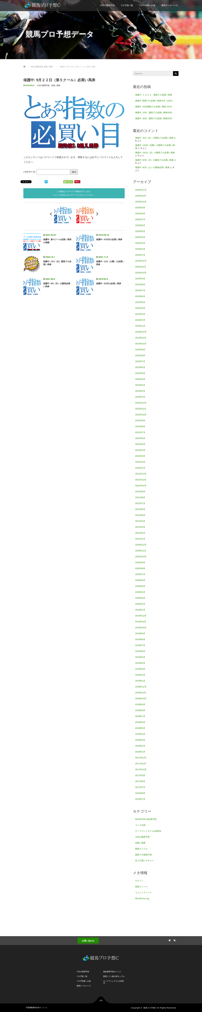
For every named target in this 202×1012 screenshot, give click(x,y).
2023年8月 (140, 355)
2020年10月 (140, 556)
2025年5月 (140, 231)
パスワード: (30, 172)
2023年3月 (140, 385)
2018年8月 (140, 710)
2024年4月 (140, 308)
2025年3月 (140, 243)
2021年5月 (140, 515)
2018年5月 (140, 728)
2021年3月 (140, 527)
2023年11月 (140, 338)
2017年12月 (140, 757)
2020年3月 (140, 598)
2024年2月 (140, 320)
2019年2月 (140, 675)
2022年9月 (140, 420)
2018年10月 (140, 698)
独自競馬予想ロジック (112, 972)
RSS (174, 940)
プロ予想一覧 (127, 5)
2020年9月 (140, 562)
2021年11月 (140, 479)
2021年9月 (140, 491)
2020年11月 (140, 550)
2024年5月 (140, 302)
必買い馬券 (55, 85)
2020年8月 (140, 568)
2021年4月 (140, 521)
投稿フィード (141, 886)
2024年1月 (140, 326)
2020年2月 (140, 604)
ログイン (139, 881)
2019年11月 (140, 621)
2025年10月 (140, 202)
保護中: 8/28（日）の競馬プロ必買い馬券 (154, 160)
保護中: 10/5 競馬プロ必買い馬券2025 (153, 112)
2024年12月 (140, 261)
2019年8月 (140, 639)
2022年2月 (140, 462)
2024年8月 (140, 284)
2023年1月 (140, 397)
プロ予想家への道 (147, 5)
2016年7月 (140, 799)
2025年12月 (140, 190)
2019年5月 (140, 657)
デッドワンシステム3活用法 (148, 831)
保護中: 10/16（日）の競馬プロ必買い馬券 (155, 152)
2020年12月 (140, 545)
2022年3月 (140, 456)
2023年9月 (140, 349)
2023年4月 (140, 379)
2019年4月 (140, 663)
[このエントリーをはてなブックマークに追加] (46, 181)
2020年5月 (140, 586)
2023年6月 (140, 367)
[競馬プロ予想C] (42, 5)
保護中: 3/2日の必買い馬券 (108, 283)
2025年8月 (140, 213)
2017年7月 (140, 787)
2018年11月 (140, 692)
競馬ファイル (141, 849)
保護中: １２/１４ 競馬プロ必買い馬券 (153, 95)
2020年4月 (140, 592)
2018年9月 (140, 704)
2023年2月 (140, 391)
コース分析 (140, 825)
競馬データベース (169, 5)
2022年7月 (140, 432)
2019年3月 (140, 669)
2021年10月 (140, 485)
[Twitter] (169, 940)
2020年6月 (140, 580)
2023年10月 (140, 343)
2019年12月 (140, 616)
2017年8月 (140, 781)
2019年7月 (140, 645)
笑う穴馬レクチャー (144, 860)
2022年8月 (140, 426)
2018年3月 (140, 740)
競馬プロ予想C (149, 1007)
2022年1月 (140, 468)
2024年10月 (140, 272)
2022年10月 (140, 414)
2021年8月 (140, 497)
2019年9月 (140, 633)
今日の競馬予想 (107, 5)
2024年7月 (140, 290)
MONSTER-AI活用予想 (145, 819)
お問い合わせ (88, 940)
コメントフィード (143, 892)
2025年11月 (140, 196)
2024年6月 (140, 296)
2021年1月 (140, 539)
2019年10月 (140, 627)
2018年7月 (140, 716)
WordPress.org (142, 898)
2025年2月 (140, 249)
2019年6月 (140, 651)
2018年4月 (140, 734)
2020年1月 (140, 610)
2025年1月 (140, 255)
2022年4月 (140, 450)
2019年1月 (140, 681)
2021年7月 (140, 503)
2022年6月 (140, 438)
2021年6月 (140, 509)
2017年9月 (140, 775)
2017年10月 (140, 769)
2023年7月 (140, 361)
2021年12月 (140, 474)
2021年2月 (140, 533)
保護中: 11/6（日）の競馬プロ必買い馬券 (154, 138)
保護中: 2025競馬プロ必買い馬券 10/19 (153, 106)
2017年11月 (140, 763)
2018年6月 (140, 722)
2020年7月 (140, 574)
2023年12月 (140, 332)
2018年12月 (140, 687)
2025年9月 (140, 207)
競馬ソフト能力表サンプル (114, 976)
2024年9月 (140, 278)
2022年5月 (140, 444)
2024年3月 (140, 314)
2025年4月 (140, 237)
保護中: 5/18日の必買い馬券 (109, 239)
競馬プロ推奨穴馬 (143, 854)
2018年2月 (140, 746)
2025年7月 (140, 219)
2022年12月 (140, 403)
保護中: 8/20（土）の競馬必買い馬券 (152, 167)
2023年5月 (140, 373)
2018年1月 (140, 752)
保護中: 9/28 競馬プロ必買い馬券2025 (153, 118)
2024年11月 (140, 267)
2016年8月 (140, 793)
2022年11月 (140, 409)
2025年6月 (140, 225)
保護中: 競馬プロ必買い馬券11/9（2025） (154, 101)
